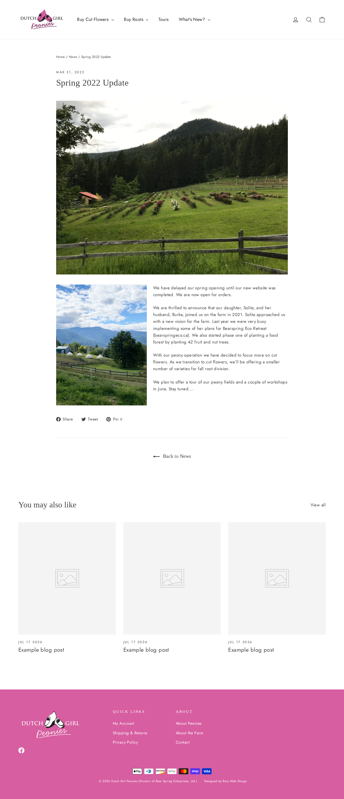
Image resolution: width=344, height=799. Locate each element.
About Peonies (189, 723)
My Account (123, 723)
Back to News (176, 456)
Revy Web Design (235, 781)
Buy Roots (134, 19)
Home (60, 56)
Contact (183, 742)
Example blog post (41, 650)
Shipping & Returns (130, 733)
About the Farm (189, 733)
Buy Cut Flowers (93, 19)
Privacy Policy (125, 742)
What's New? (193, 19)
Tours (163, 19)
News (73, 56)
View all (318, 505)
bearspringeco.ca (171, 335)
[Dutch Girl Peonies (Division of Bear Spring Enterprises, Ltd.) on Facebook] (21, 750)
